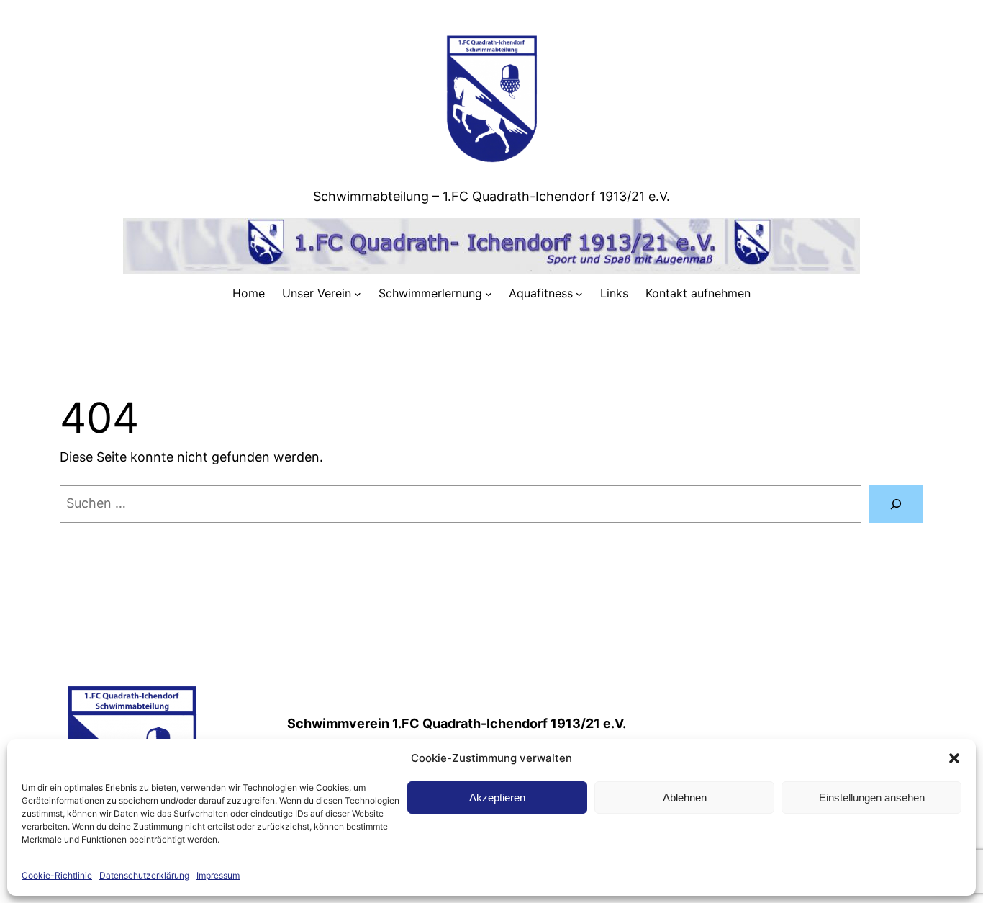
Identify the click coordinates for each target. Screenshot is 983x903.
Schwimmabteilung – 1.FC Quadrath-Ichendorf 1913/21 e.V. (491, 196)
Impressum (218, 875)
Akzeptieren (497, 797)
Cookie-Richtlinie (57, 875)
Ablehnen (685, 797)
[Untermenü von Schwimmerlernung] (488, 293)
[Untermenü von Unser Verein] (357, 293)
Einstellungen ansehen (872, 797)
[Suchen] (896, 504)
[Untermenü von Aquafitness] (579, 293)
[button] (954, 758)
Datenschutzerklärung (144, 875)
